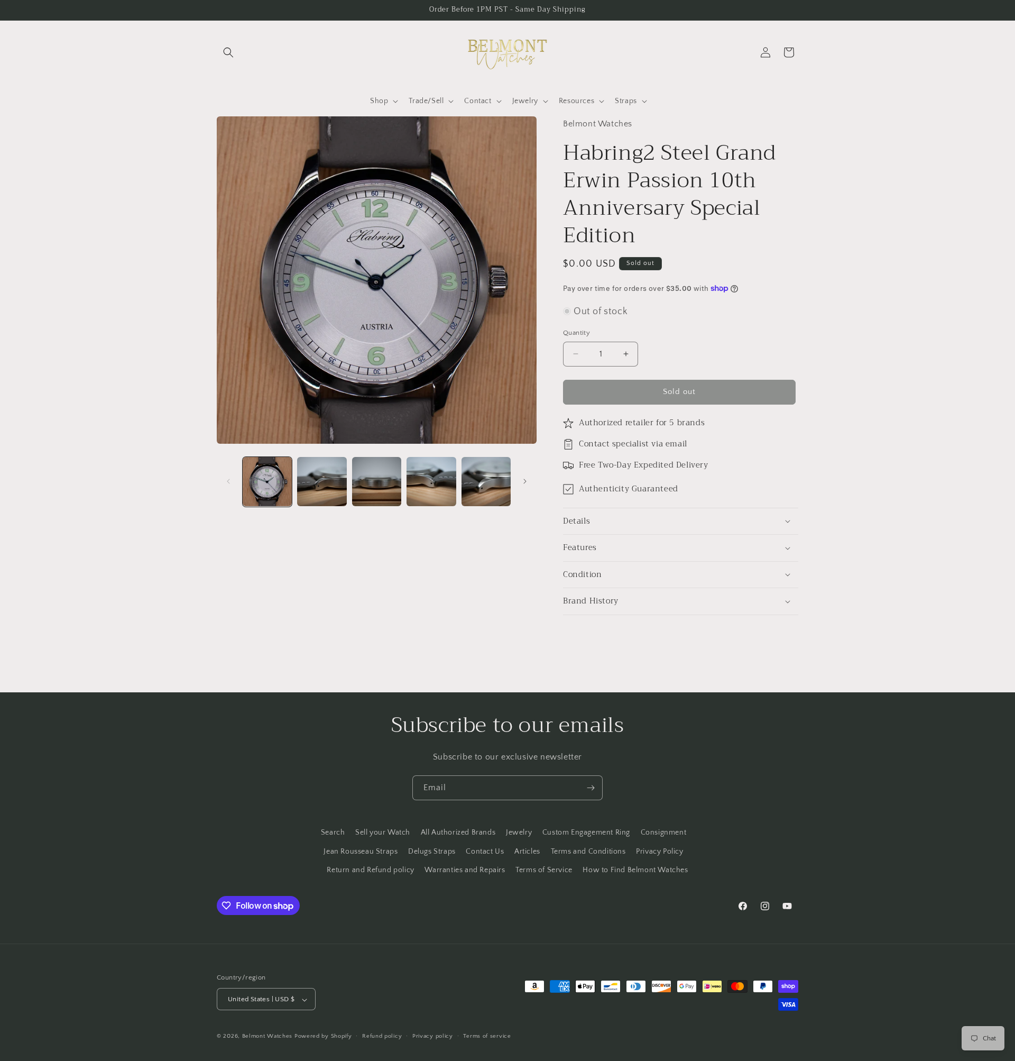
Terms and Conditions (588, 851)
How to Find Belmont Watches (635, 869)
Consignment (664, 832)
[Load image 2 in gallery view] (321, 481)
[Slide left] (228, 481)
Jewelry (519, 832)
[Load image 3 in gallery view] (376, 481)
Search (333, 832)
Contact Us (485, 851)
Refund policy (382, 1036)
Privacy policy (432, 1036)
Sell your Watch (382, 832)
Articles (527, 851)
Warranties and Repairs (465, 869)
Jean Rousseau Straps (361, 851)
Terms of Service (544, 869)
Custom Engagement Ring (586, 832)
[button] (228, 52)
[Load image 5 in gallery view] (486, 481)
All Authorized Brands (458, 832)
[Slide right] (525, 481)
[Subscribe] (590, 787)
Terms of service (487, 1036)
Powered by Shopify (323, 1036)
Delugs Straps (432, 851)
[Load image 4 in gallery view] (431, 481)
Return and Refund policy (370, 869)
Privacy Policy (659, 851)
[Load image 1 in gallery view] (267, 481)
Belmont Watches (267, 1036)
